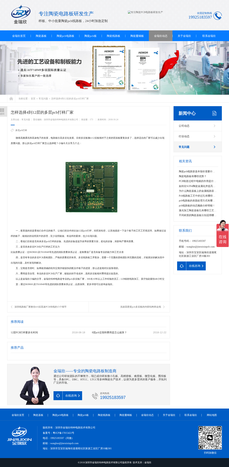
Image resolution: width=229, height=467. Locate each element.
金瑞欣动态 (160, 36)
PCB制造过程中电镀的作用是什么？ (199, 181)
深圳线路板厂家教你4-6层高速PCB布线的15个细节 (40, 306)
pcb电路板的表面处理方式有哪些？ (198, 200)
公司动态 (184, 125)
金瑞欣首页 (19, 36)
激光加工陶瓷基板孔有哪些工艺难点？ (200, 210)
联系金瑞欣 (209, 36)
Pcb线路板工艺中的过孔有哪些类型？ (199, 195)
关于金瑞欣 (184, 36)
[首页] (11, 98)
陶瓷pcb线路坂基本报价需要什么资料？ (201, 171)
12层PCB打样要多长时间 (24, 332)
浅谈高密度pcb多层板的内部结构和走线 (140, 306)
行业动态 (184, 136)
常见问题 (43, 98)
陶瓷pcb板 (90, 36)
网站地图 (212, 415)
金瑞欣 (147, 462)
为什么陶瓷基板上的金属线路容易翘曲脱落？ (204, 191)
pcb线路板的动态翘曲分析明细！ (197, 205)
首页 (33, 98)
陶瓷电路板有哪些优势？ (192, 176)
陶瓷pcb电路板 (65, 36)
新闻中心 (187, 113)
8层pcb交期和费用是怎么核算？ (109, 332)
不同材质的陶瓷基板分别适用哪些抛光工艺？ (204, 215)
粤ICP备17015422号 (63, 433)
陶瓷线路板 (113, 36)
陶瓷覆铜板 (137, 36)
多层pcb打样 (21, 130)
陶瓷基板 (41, 36)
